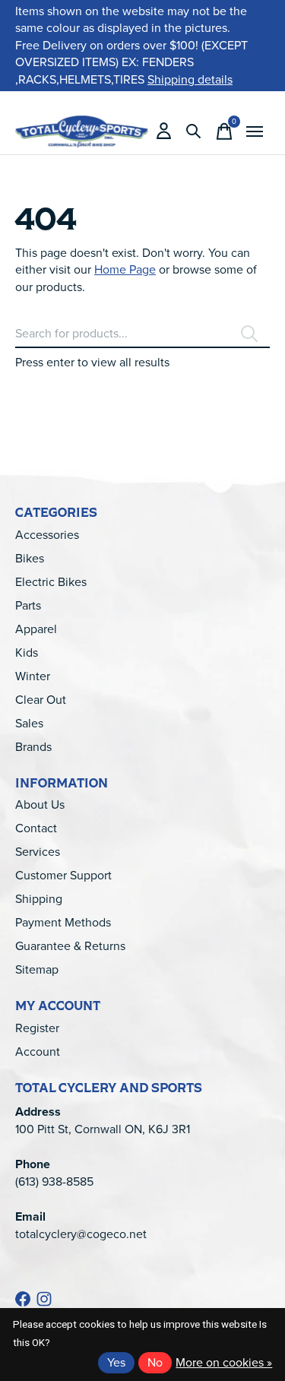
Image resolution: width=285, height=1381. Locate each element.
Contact (36, 828)
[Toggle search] (194, 131)
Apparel (36, 629)
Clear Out (40, 699)
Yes (116, 1362)
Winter (32, 676)
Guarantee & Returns (70, 946)
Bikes (29, 558)
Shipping (38, 898)
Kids (26, 652)
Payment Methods (63, 922)
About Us (40, 804)
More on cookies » (224, 1362)
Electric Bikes (51, 582)
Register (37, 1028)
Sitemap (37, 969)
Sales (29, 723)
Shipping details (190, 79)
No (155, 1362)
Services (37, 851)
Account (37, 1051)
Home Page (125, 269)
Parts (28, 605)
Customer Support (63, 875)
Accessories (47, 534)
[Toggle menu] (254, 131)
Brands (33, 746)
